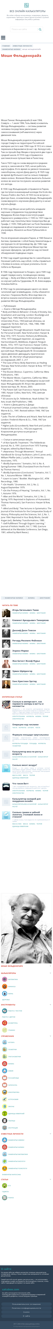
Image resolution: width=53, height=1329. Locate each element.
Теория (45, 716)
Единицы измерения (20, 778)
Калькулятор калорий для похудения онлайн (26, 800)
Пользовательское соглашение (26, 1304)
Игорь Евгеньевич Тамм (25, 610)
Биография (41, 613)
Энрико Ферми (20, 650)
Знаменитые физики (11, 49)
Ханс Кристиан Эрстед (24, 681)
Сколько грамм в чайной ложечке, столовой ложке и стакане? (27, 814)
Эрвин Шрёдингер (22, 671)
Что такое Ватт (20, 783)
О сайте (26, 1316)
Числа (14, 727)
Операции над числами (25, 724)
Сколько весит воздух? (24, 765)
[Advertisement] (26, 89)
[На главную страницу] (26, 5)
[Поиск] (39, 29)
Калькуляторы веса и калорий (24, 757)
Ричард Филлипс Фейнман (27, 640)
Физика (32, 613)
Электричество (18, 719)
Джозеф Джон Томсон (24, 630)
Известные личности (22, 46)
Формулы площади (20, 743)
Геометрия (16, 746)
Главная (6, 46)
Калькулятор (43, 757)
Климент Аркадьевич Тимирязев (30, 620)
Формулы (30, 716)
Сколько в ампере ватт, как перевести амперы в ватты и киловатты (28, 703)
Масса (25, 775)
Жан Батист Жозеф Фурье (26, 661)
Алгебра (31, 727)
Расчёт (15, 759)
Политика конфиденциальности (26, 1308)
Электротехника (18, 716)
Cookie (26, 1312)
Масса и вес (17, 775)
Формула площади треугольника (30, 734)
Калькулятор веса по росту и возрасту (27, 752)
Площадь (33, 743)
